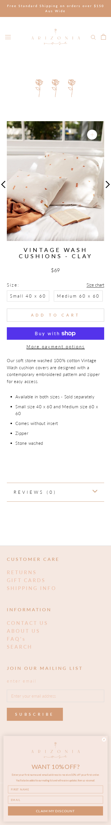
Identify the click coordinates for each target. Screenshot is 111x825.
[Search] (93, 36)
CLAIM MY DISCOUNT (55, 811)
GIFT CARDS (26, 580)
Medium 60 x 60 (78, 295)
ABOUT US (23, 631)
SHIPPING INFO (32, 588)
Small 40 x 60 (28, 295)
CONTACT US (27, 623)
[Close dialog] (104, 739)
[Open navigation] (8, 37)
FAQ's (16, 639)
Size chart (95, 284)
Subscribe (35, 714)
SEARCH (19, 647)
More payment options (55, 346)
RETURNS (22, 572)
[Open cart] (103, 37)
